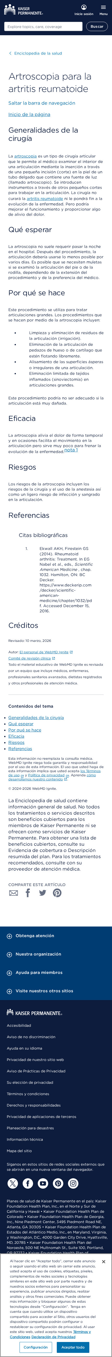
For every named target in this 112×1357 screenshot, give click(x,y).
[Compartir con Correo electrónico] (13, 893)
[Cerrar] (103, 1261)
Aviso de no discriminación (31, 1037)
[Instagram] (72, 1183)
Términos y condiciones (28, 1094)
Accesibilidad (19, 1025)
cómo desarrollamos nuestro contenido (52, 777)
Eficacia (16, 736)
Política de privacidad (46, 775)
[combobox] (43, 26)
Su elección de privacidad (30, 1082)
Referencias (20, 748)
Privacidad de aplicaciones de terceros (41, 1117)
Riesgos (16, 742)
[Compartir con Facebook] (28, 893)
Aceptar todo (72, 1347)
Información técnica (25, 1139)
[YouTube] (42, 1183)
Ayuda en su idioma (24, 1048)
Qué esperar (20, 723)
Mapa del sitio (19, 1151)
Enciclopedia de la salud (35, 53)
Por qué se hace (24, 730)
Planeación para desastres (30, 1128)
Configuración (36, 1347)
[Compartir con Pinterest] (57, 893)
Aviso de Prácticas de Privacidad (36, 1071)
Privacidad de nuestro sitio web (35, 1060)
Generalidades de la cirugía (36, 717)
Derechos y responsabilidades (34, 1105)
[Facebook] (27, 1183)
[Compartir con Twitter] (43, 893)
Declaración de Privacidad (54, 1337)
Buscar (97, 26)
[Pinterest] (57, 1183)
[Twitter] (12, 1183)
